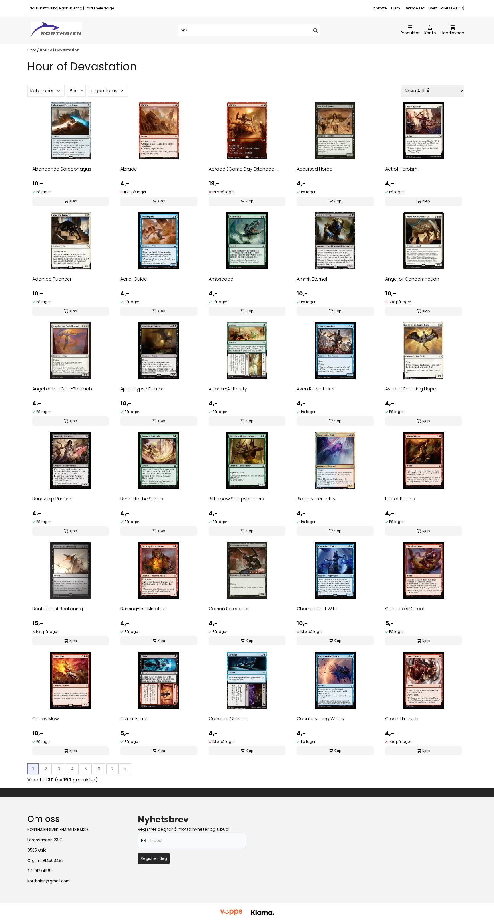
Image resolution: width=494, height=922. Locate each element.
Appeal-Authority (228, 389)
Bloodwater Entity (316, 498)
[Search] (315, 30)
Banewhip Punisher (53, 498)
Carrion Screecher (229, 608)
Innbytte (380, 8)
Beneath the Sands (141, 498)
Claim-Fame (134, 718)
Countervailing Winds (320, 718)
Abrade (128, 169)
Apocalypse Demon (142, 389)
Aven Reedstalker (316, 389)
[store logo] (56, 30)
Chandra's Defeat (405, 608)
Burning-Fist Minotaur (143, 608)
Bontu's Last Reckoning (57, 608)
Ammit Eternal (312, 279)
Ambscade (221, 279)
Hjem (395, 8)
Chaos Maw (45, 718)
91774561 (42, 871)
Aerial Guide (133, 279)
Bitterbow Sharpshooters (236, 498)
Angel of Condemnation (412, 279)
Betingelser (414, 8)
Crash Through (401, 718)
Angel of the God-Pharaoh (62, 389)
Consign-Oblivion (228, 718)
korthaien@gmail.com (48, 881)
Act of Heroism (401, 169)
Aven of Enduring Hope (410, 389)
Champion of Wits (317, 608)
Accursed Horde (314, 169)
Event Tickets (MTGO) (446, 8)
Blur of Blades (400, 498)
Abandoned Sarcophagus (61, 169)
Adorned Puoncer (51, 279)
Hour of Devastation (59, 50)
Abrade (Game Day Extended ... (243, 169)
